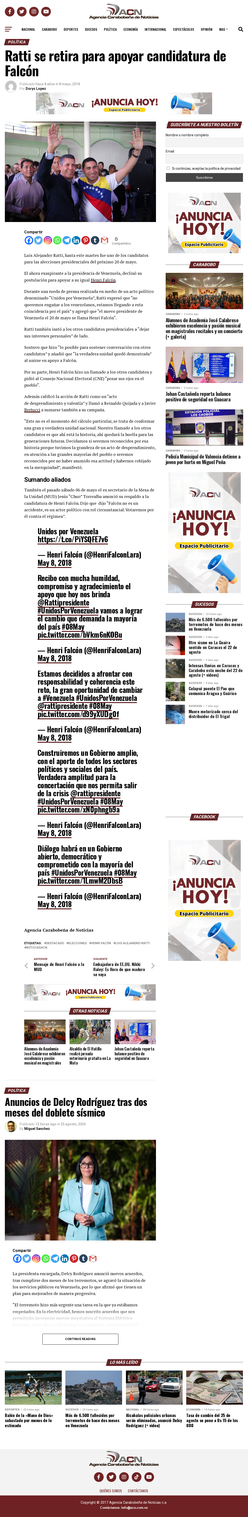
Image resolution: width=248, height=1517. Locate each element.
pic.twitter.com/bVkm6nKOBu (80, 634)
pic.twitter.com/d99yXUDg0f (78, 713)
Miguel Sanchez (37, 1129)
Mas (222, 29)
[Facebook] (29, 240)
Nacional (28, 29)
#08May (73, 626)
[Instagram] (48, 240)
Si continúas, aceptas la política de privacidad (205, 168)
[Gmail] (104, 240)
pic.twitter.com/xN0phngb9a (78, 809)
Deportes (71, 29)
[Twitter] (38, 240)
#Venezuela (58, 697)
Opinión (206, 29)
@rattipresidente (62, 705)
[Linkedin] (76, 240)
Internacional (155, 29)
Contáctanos (138, 1490)
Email (170, 151)
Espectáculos (183, 29)
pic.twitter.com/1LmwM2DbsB (80, 880)
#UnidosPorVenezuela (68, 610)
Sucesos (91, 29)
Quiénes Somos (111, 1490)
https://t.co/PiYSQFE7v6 (73, 539)
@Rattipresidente (63, 602)
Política (110, 29)
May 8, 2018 (54, 562)
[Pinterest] (85, 240)
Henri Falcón (103, 280)
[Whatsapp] (57, 240)
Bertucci (32, 410)
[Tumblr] (95, 240)
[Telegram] (66, 240)
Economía (131, 29)
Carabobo (49, 29)
